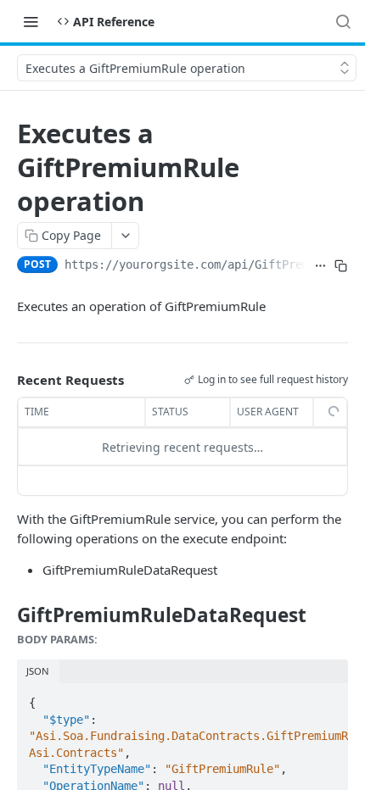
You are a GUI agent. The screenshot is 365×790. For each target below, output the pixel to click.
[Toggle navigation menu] (30, 21)
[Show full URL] (320, 266)
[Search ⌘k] (343, 21)
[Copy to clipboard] (341, 266)
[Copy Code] (327, 697)
